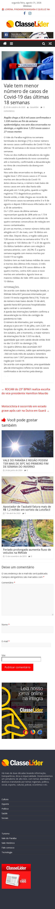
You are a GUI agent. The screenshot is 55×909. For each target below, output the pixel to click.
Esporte (5, 804)
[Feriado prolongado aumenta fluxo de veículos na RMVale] (27, 521)
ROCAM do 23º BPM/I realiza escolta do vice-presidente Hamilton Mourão (26, 391)
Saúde (4, 813)
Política (5, 808)
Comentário (8, 582)
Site (3, 655)
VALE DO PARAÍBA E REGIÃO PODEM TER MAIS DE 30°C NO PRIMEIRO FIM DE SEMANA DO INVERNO (25, 463)
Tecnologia (7, 852)
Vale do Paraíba (9, 838)
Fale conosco (8, 847)
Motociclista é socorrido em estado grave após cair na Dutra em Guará (25, 408)
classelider (34, 107)
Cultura (5, 799)
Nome (6, 624)
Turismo (6, 833)
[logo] (22, 760)
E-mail (6, 641)
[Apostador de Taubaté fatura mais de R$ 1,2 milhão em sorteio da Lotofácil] (27, 478)
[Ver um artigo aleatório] (50, 43)
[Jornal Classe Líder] (5, 43)
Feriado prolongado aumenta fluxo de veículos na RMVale (27, 551)
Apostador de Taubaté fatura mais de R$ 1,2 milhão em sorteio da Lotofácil (27, 508)
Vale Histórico (8, 843)
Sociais (5, 818)
